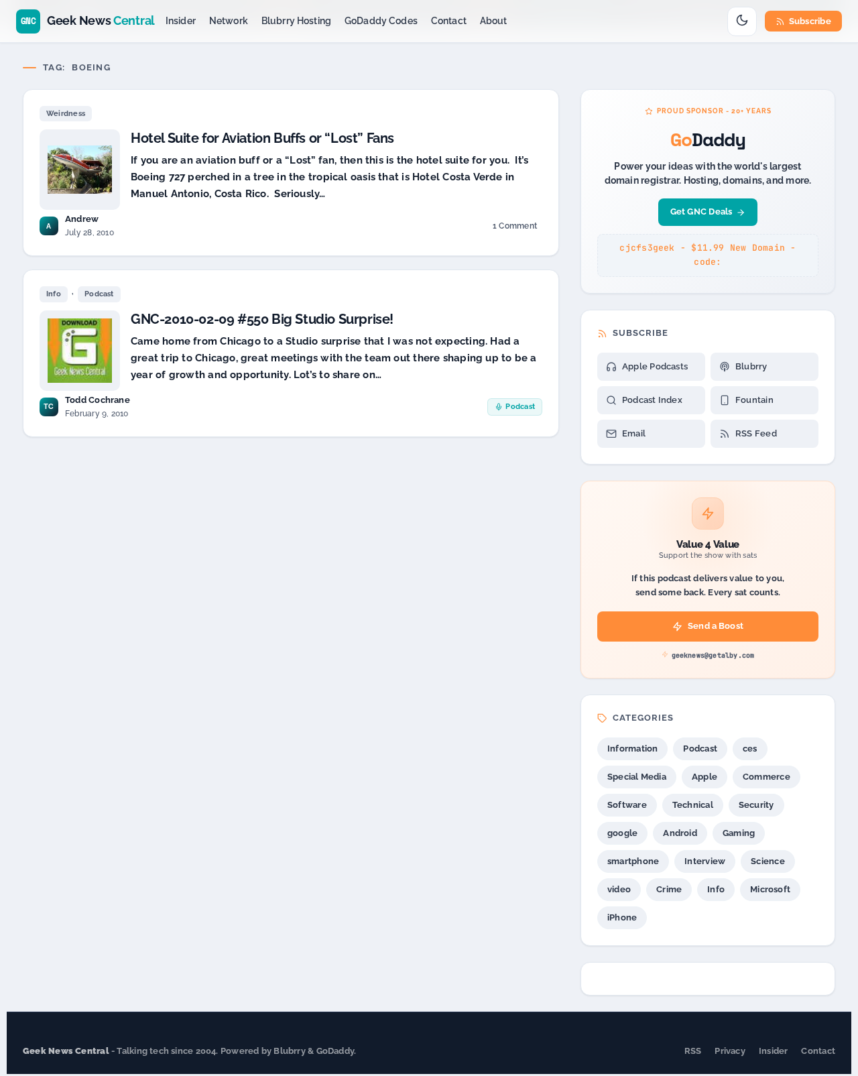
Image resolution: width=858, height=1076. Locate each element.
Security (756, 805)
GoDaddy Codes (381, 20)
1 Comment (514, 228)
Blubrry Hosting (296, 20)
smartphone (633, 861)
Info (53, 294)
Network (228, 20)
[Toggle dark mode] (742, 21)
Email (634, 433)
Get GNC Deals (701, 211)
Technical (692, 805)
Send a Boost (715, 626)
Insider (181, 20)
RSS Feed (756, 433)
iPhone (622, 917)
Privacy (730, 1051)
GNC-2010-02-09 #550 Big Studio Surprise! (262, 319)
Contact (449, 20)
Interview (704, 861)
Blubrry (751, 366)
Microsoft (770, 889)
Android (680, 833)
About (493, 20)
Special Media (636, 777)
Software (627, 805)
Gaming (739, 833)
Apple (704, 777)
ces (750, 748)
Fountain (754, 400)
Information (632, 748)
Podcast (99, 294)
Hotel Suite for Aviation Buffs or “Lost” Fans (262, 138)
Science (768, 861)
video (619, 889)
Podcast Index (652, 400)
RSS (693, 1051)
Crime (669, 889)
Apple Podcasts (655, 366)
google (622, 833)
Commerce (766, 777)
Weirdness (65, 113)
